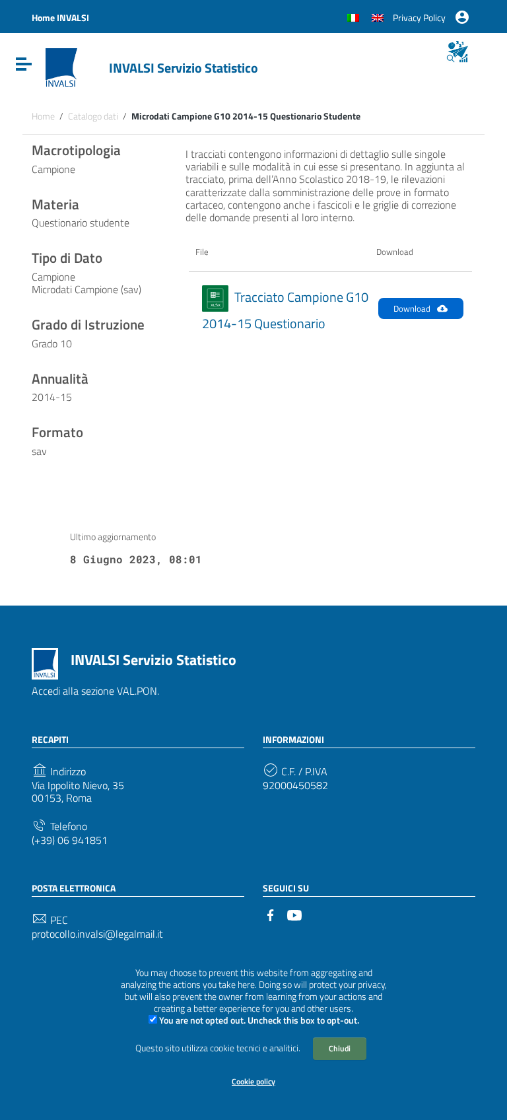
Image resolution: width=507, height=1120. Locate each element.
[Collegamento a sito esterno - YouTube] (294, 914)
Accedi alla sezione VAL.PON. (95, 691)
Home (43, 116)
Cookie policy (253, 1081)
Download (411, 308)
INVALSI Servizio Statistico (183, 67)
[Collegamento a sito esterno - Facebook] (271, 914)
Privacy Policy (419, 17)
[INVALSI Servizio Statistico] (61, 67)
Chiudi (340, 1048)
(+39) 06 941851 (70, 840)
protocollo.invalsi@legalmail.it (97, 934)
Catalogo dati (93, 116)
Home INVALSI (60, 17)
